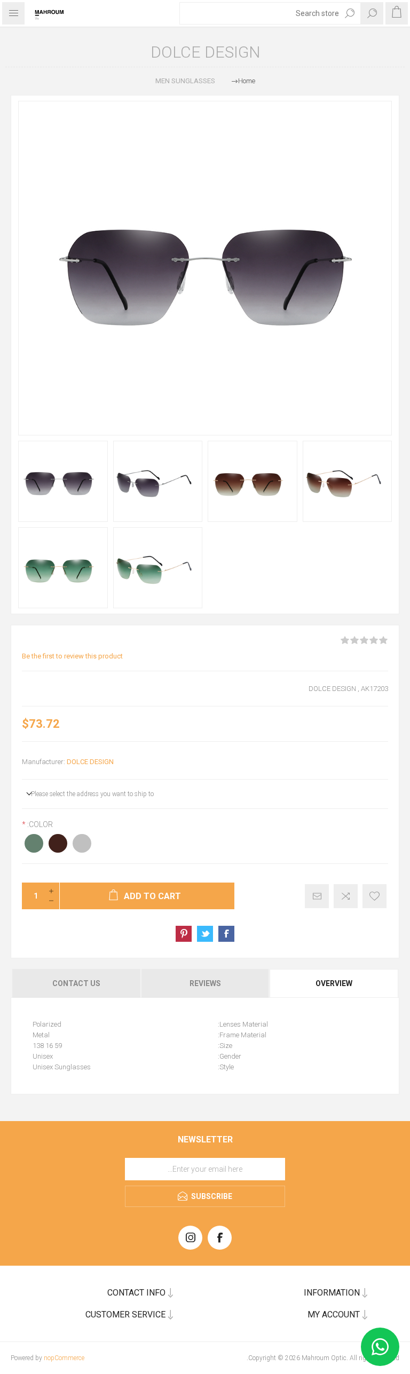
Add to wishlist (374, 896)
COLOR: (39, 824)
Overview (334, 983)
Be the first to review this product (72, 656)
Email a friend (317, 896)
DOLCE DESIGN (90, 762)
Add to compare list (346, 896)
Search (349, 13)
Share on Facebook (226, 934)
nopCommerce (64, 1358)
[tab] (334, 983)
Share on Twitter (205, 934)
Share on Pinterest (184, 934)
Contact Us (76, 983)
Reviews (205, 983)
